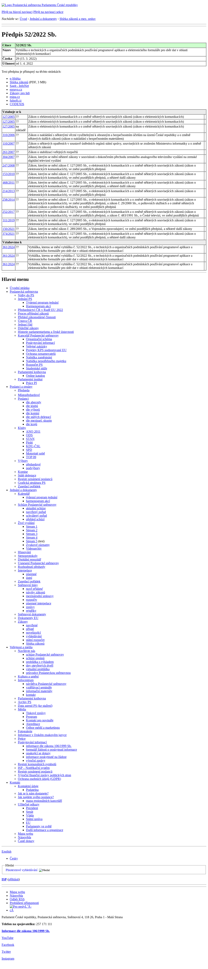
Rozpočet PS (34, 364)
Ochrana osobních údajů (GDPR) (39, 779)
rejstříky (31, 610)
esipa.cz (15, 97)
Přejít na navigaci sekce (48, 12)
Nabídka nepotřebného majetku (46, 361)
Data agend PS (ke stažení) (35, 705)
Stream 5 (31, 541)
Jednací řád (25, 324)
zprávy (30, 607)
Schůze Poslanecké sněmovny (37, 504)
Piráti (29, 442)
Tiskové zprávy (36, 713)
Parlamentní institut (30, 379)
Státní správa (34, 819)
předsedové (33, 464)
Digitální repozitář (29, 559)
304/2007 (8, 157)
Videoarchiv (34, 548)
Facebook (8, 944)
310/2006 (8, 135)
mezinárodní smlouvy (40, 596)
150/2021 (8, 229)
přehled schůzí (35, 519)
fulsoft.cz (16, 100)
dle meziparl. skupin (39, 420)
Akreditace (33, 724)
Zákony (23, 621)
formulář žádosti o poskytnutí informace (51, 749)
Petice (22, 738)
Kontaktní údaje (28, 786)
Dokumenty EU (28, 618)
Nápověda (24, 837)
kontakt (31, 694)
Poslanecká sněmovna (24, 291)
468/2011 (9, 182)
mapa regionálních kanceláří (44, 800)
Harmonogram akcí (38, 306)
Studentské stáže (36, 368)
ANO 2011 (33, 431)
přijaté (30, 629)
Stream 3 (31, 534)
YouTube (7, 938)
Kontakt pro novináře (39, 720)
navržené (32, 625)
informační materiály (39, 691)
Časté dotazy (26, 841)
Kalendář (24, 493)
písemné (31, 574)
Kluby (22, 428)
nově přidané (34, 588)
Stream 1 (31, 526)
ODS (29, 435)
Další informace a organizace (44, 830)
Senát (29, 811)
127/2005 (8, 116)
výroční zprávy (35, 760)
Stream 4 (31, 537)
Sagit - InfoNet (19, 86)
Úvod (23, 19)
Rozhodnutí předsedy (31, 566)
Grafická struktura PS (32, 482)
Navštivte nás (26, 651)
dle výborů (33, 409)
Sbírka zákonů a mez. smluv (78, 19)
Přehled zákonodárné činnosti (37, 317)
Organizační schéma (39, 339)
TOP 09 (31, 457)
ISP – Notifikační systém (34, 768)
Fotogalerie (25, 731)
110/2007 (9, 143)
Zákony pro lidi (20, 93)
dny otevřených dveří (39, 665)
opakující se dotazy (38, 753)
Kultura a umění (28, 676)
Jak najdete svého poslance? (36, 797)
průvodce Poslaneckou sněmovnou (48, 673)
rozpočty (31, 599)
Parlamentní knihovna (32, 372)
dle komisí (32, 413)
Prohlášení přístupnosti (24, 903)
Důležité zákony (28, 328)
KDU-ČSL (33, 446)
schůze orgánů (35, 658)
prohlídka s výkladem (40, 662)
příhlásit (14, 879)
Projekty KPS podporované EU (46, 350)
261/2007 (8, 152)
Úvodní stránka (19, 288)
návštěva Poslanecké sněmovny (46, 683)
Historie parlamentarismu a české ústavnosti (46, 331)
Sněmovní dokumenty (32, 614)
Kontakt (15, 782)
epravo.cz (16, 89)
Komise (23, 471)
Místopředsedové (29, 395)
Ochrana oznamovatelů (41, 353)
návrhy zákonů (35, 592)
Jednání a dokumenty (43, 19)
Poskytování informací (40, 342)
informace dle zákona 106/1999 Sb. (49, 746)
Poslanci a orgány (21, 386)
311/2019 (9, 220)
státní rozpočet (35, 640)
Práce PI (31, 383)
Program (31, 716)
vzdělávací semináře (39, 687)
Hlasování (24, 552)
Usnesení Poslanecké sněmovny (38, 563)
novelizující (33, 632)
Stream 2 (31, 530)
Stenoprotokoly (28, 556)
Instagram (8, 958)
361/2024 (8, 247)
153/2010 (8, 174)
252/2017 (8, 211)
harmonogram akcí (38, 501)
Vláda (30, 815)
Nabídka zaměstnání (39, 357)
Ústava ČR (25, 321)
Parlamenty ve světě (39, 826)
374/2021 (8, 233)
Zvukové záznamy (38, 545)
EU (28, 822)
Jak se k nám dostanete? (33, 793)
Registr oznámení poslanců (35, 479)
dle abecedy (33, 402)
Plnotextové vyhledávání (21, 870)
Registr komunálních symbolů (37, 764)
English (6, 851)
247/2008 (8, 165)
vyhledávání (34, 636)
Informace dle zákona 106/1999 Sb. (26, 931)
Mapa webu (25, 833)
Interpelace (25, 570)
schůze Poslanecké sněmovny (45, 654)
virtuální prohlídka (38, 669)
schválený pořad (36, 515)
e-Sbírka (15, 78)
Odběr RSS (17, 899)
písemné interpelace (38, 603)
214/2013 (8, 191)
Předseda (23, 390)
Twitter (6, 951)
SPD (29, 449)
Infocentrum (26, 680)
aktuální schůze (36, 508)
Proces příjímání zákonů (33, 313)
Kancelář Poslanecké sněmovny (38, 335)
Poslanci (23, 398)
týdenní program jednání (41, 497)
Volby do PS (26, 295)
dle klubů (32, 406)
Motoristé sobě (35, 453)
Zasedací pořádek (29, 486)
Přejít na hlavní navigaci (17, 12)
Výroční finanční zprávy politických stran (44, 775)
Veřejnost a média (21, 647)
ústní (29, 577)
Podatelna (32, 789)
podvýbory (33, 468)
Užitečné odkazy (28, 804)
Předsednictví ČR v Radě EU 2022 (40, 310)
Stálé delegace (27, 475)
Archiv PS (24, 702)
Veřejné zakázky (36, 346)
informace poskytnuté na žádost (46, 757)
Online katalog (35, 375)
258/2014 (8, 199)
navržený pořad (36, 512)
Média (22, 709)
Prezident (32, 808)
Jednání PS (25, 299)
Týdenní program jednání (42, 302)
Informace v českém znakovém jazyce (42, 735)
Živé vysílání (26, 523)
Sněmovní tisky (28, 585)
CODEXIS (17, 104)
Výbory (23, 460)
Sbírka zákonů (19, 82)
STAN (30, 439)
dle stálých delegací (38, 417)
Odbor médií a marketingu (43, 727)
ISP (4, 879)
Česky (14, 858)
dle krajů (31, 424)
